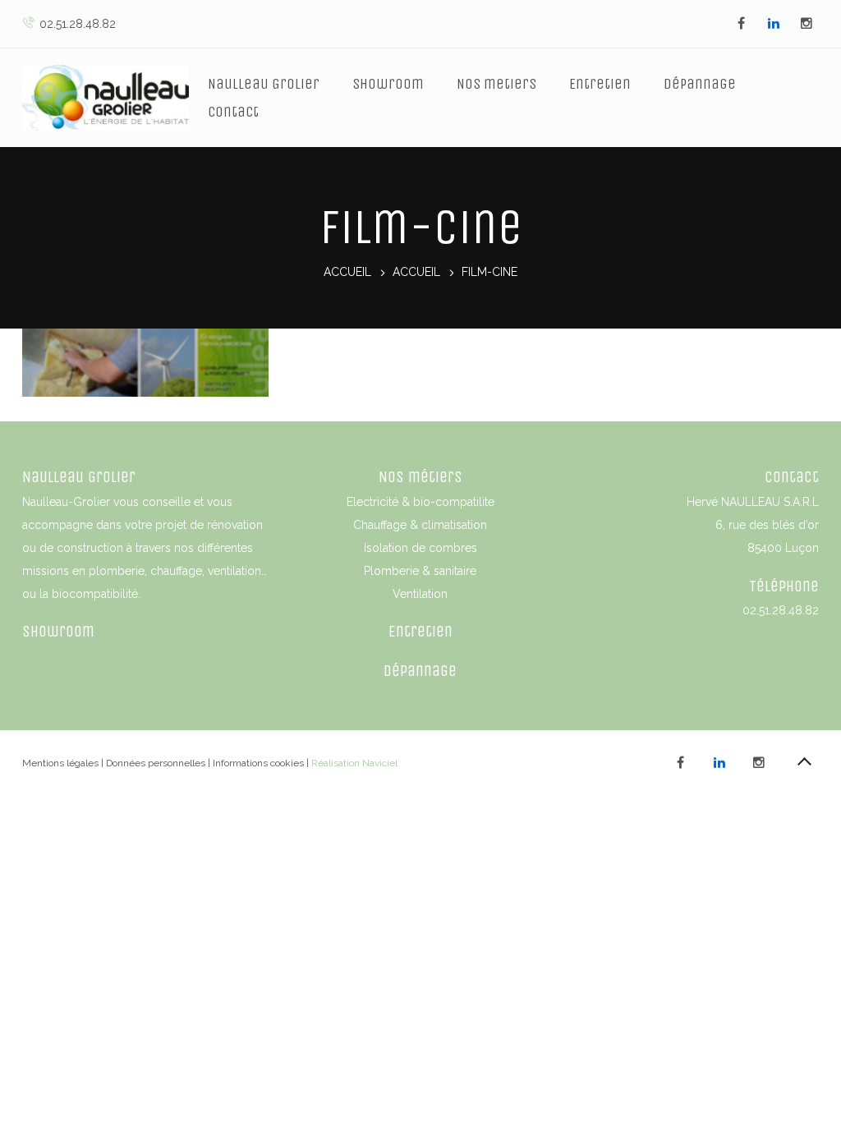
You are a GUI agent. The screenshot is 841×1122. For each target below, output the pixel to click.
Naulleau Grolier (263, 84)
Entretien (600, 84)
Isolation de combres (420, 547)
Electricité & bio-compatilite (420, 501)
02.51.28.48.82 (77, 23)
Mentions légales (60, 763)
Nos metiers (496, 84)
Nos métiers (420, 476)
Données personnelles (155, 763)
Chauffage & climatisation (420, 524)
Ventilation (420, 593)
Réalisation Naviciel (354, 763)
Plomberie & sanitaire (420, 570)
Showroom (388, 84)
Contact (233, 112)
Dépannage (700, 84)
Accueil (347, 272)
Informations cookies (258, 763)
